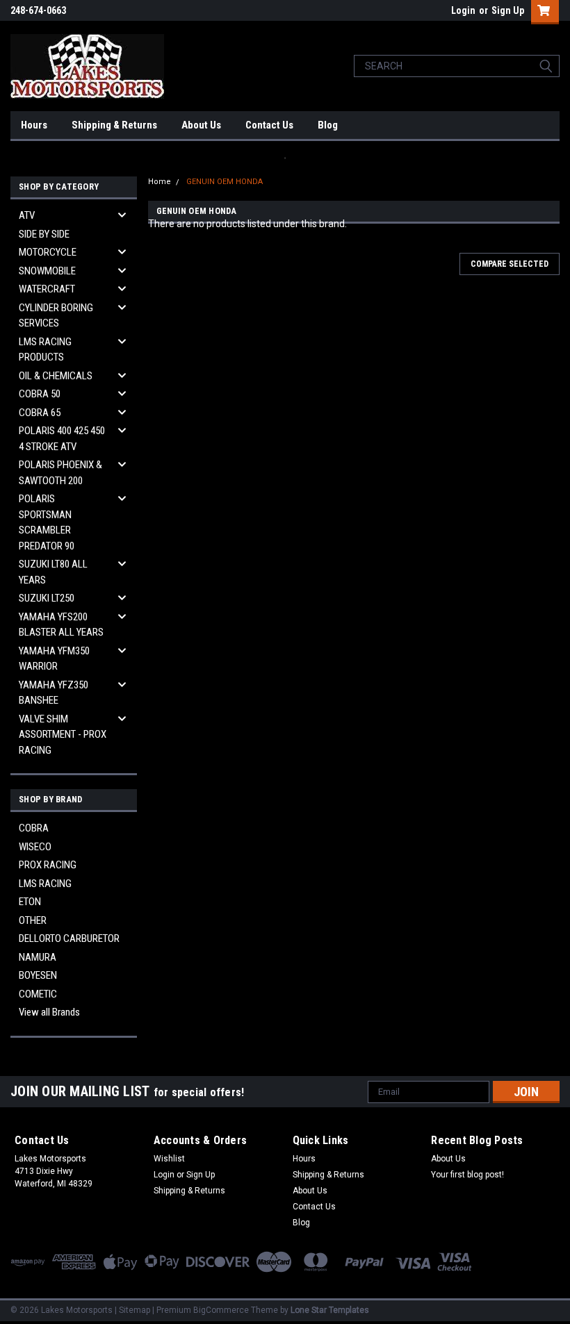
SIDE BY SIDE (44, 234)
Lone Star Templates (330, 1310)
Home (159, 181)
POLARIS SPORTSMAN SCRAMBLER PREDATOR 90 (46, 522)
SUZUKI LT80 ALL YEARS (53, 572)
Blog (328, 125)
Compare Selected (509, 264)
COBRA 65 (39, 412)
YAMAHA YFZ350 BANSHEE (53, 693)
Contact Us (269, 125)
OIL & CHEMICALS (55, 376)
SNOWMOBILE (47, 271)
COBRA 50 (39, 394)
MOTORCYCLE (47, 252)
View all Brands (49, 1012)
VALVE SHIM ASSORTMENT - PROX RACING (62, 734)
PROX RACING (47, 865)
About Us (201, 125)
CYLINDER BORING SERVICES (56, 315)
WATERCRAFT (47, 289)
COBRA (34, 828)
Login (463, 10)
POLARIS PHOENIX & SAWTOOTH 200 (60, 472)
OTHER (33, 920)
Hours (34, 125)
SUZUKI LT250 (46, 598)
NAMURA (37, 957)
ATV (27, 215)
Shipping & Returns (114, 125)
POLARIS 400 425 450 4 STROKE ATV (62, 438)
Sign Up (507, 10)
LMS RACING (45, 883)
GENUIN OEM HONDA (224, 181)
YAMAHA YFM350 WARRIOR (54, 659)
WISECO (35, 847)
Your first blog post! (467, 1175)
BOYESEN (38, 975)
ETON (30, 901)
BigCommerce (221, 1310)
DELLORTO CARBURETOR (69, 938)
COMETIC (38, 994)
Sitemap (134, 1310)
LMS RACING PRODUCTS (45, 350)
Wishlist (169, 1159)
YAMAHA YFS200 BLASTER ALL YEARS (61, 625)
